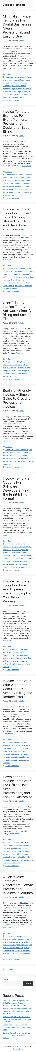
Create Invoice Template (14, 362)
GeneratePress (18, 1049)
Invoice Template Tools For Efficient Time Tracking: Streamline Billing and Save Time (17, 217)
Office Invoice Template (20, 371)
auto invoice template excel (16, 742)
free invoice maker (18, 939)
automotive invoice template (14, 745)
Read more (22, 68)
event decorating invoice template (18, 175)
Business (8, 74)
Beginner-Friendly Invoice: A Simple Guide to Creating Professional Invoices (17, 398)
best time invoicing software (16, 649)
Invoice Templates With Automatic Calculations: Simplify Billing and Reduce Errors (17, 689)
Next (13, 970)
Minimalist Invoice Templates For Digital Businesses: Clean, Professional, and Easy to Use (15, 1003)
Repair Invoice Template (12, 374)
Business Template (14, 4)
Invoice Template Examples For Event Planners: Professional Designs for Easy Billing (16, 121)
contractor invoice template (15, 77)
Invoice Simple (14, 458)
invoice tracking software (12, 652)
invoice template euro (19, 860)
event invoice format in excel (14, 178)
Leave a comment (12, 100)
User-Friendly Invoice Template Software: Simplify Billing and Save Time (17, 311)
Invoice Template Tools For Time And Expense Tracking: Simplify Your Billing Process (17, 591)
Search (5, 980)
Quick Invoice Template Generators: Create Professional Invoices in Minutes (18, 885)
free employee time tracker (13, 271)
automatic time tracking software (18, 268)
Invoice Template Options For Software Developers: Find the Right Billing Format (16, 488)
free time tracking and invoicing (20, 277)
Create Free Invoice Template (16, 450)
